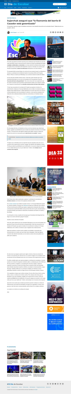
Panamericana (24, 7)
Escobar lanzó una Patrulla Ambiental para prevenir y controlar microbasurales (39, 375)
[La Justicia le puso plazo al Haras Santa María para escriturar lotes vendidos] (49, 75)
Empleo (15, 7)
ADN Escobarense (32, 387)
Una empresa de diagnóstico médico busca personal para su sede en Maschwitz (57, 66)
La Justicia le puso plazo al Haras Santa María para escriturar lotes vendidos (57, 75)
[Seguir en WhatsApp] (58, 384)
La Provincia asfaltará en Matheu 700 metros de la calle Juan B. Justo (57, 189)
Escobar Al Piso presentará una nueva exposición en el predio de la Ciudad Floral (57, 202)
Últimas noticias (10, 7)
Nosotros (8, 387)
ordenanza (25, 205)
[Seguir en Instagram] (53, 384)
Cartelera (19, 7)
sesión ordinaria (13, 203)
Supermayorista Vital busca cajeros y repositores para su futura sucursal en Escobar (57, 71)
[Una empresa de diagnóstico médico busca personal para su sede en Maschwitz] (49, 67)
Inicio (5, 7)
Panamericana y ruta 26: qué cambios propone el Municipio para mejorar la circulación (12, 362)
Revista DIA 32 (48, 387)
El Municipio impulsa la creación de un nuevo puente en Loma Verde (38, 361)
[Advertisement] (26, 159)
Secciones (29, 7)
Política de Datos (25, 387)
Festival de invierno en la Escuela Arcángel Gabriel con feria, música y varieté (58, 206)
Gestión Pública (11, 18)
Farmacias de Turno (14, 387)
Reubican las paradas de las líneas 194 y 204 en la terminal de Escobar (26, 361)
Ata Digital (35, 389)
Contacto (20, 387)
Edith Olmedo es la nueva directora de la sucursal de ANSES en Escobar (25, 375)
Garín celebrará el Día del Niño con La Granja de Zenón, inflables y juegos (58, 193)
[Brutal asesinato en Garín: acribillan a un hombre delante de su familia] (49, 62)
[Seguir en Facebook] (50, 384)
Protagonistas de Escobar (40, 387)
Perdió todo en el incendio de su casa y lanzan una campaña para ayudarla (58, 198)
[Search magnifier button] (65, 4)
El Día (16, 4)
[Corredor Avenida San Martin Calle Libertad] (26, 325)
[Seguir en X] (48, 384)
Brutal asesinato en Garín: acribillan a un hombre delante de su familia (57, 62)
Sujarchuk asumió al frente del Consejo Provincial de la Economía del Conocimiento (13, 375)
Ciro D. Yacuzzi (14, 32)
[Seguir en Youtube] (55, 384)
